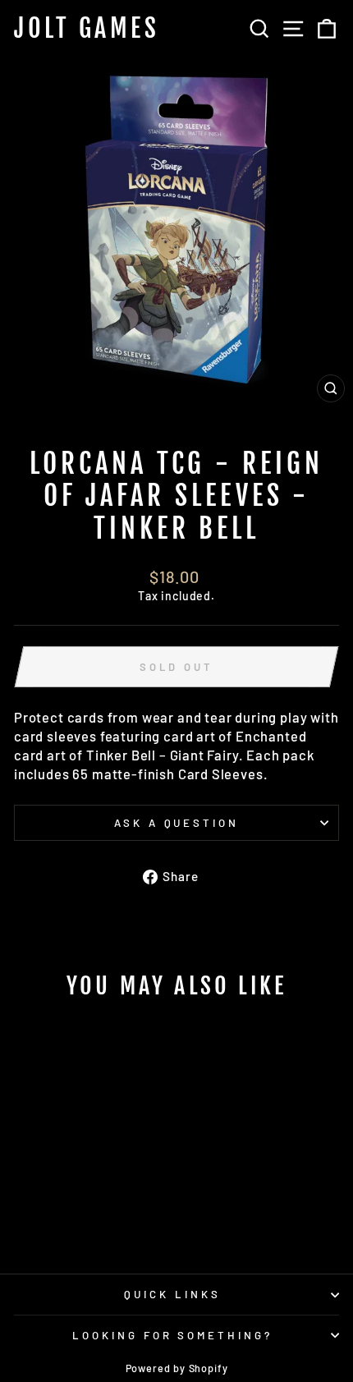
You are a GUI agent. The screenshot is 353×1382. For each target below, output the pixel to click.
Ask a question (177, 822)
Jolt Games (86, 29)
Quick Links (172, 1294)
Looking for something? (172, 1335)
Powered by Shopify (177, 1368)
